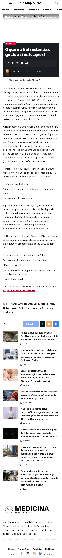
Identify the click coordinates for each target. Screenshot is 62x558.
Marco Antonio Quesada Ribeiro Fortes (32, 304)
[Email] (22, 63)
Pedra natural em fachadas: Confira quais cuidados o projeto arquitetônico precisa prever (39, 336)
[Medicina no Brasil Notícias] (31, 3)
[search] (57, 3)
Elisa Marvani (19, 72)
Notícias (10, 43)
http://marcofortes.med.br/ (19, 290)
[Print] (26, 63)
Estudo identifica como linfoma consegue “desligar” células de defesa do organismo (38, 395)
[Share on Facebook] (12, 63)
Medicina (27, 403)
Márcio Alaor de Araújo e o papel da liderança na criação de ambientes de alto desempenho (39, 433)
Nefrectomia (10, 308)
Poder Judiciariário (30, 308)
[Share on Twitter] (17, 63)
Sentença (47, 308)
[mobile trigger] (5, 3)
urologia (8, 312)
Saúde (26, 365)
